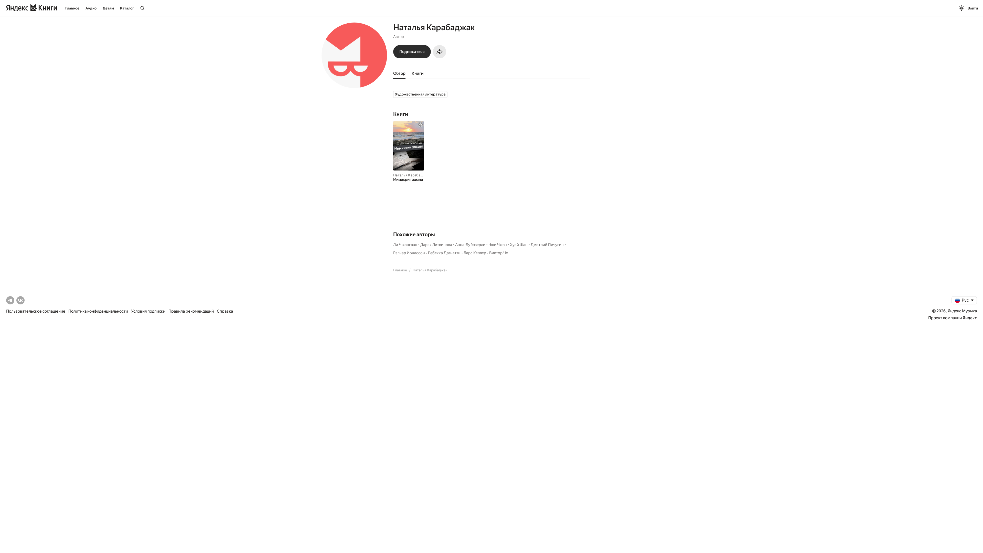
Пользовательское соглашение (35, 311)
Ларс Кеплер (475, 253)
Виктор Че (498, 253)
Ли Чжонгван (405, 244)
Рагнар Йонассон (409, 253)
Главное (72, 8)
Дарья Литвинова (436, 244)
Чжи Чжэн (497, 244)
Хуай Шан (519, 244)
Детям (108, 8)
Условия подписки (148, 311)
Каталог (127, 8)
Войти (973, 8)
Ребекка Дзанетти (444, 253)
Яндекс (970, 317)
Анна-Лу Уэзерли (470, 244)
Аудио (91, 8)
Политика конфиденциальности (98, 311)
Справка (225, 311)
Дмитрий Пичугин (547, 244)
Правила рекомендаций (191, 311)
